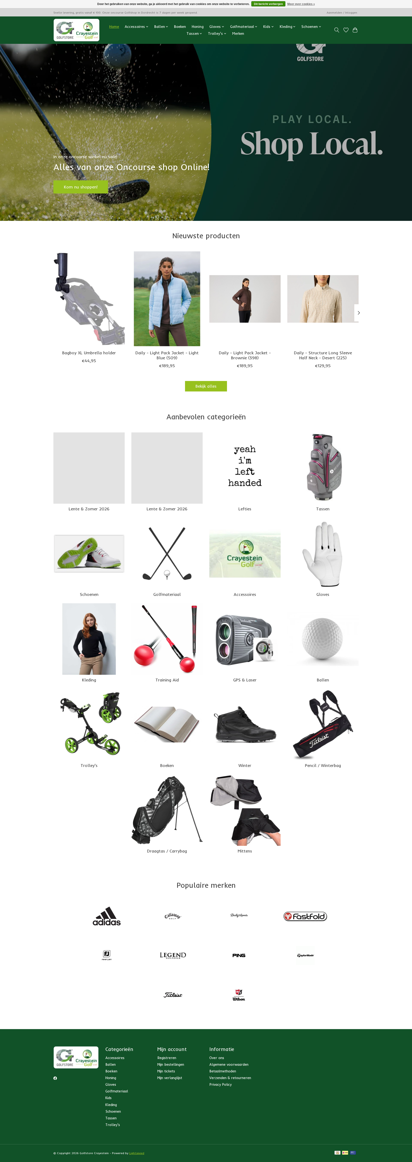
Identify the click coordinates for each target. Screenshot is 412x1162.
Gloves (322, 594)
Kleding (89, 679)
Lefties (244, 508)
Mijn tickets (166, 1071)
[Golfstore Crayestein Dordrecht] (76, 30)
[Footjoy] (107, 955)
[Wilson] (239, 995)
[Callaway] (173, 916)
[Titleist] (173, 995)
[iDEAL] (345, 1153)
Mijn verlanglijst (169, 1078)
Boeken (180, 26)
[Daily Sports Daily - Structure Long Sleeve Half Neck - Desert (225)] (323, 298)
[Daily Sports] (239, 916)
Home (114, 26)
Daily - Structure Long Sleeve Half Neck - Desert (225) (323, 355)
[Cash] (337, 1153)
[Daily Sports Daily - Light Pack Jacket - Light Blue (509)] (167, 298)
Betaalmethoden (222, 1071)
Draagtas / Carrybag (167, 850)
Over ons (216, 1057)
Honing (198, 26)
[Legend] (173, 955)
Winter (244, 765)
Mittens (245, 850)
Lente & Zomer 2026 (89, 508)
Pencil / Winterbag (323, 765)
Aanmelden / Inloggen (342, 12)
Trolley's (89, 765)
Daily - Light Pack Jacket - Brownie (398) (245, 355)
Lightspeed (136, 1153)
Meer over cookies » (301, 4)
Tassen (323, 508)
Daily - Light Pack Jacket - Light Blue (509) (167, 355)
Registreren (166, 1057)
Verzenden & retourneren (230, 1078)
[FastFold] (305, 916)
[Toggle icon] (336, 30)
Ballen (323, 679)
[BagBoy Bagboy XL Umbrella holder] (89, 298)
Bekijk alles (206, 386)
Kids (108, 1098)
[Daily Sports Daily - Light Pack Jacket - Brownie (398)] (245, 298)
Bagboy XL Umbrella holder (89, 352)
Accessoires (245, 594)
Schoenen (89, 594)
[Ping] (239, 955)
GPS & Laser (245, 679)
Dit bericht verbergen (268, 4)
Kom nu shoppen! (81, 186)
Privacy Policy (220, 1084)
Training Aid (167, 679)
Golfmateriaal (167, 594)
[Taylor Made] (305, 955)
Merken (238, 33)
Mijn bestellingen (170, 1064)
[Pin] (353, 1153)
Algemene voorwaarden (228, 1064)
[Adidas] (107, 916)
